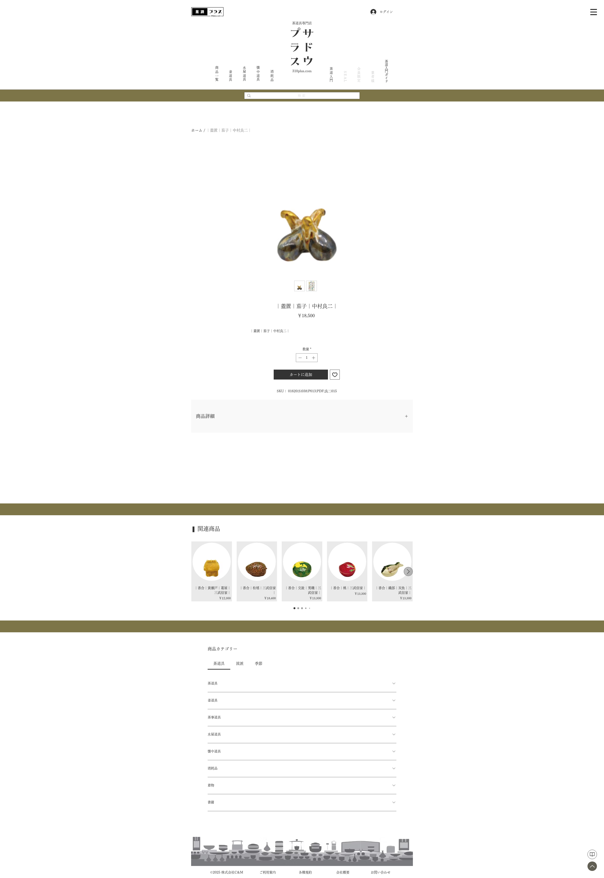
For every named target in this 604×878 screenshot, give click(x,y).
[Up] (592, 866)
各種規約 (305, 872)
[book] (592, 854)
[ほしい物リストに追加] (335, 375)
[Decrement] (299, 358)
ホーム (196, 130)
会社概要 (342, 872)
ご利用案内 (267, 872)
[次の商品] (408, 571)
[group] (302, 571)
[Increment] (314, 358)
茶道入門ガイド (386, 71)
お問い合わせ (380, 872)
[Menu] (593, 12)
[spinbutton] (306, 358)
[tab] (219, 663)
